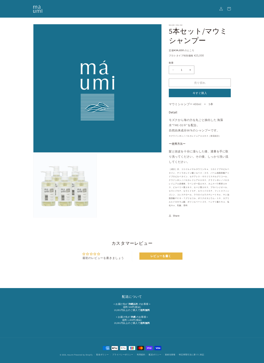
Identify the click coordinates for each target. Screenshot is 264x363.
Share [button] (176, 215)
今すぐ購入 (200, 93)
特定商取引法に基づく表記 (191, 354)
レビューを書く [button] (160, 256)
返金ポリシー (102, 354)
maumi (70, 354)
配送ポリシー (155, 354)
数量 (171, 62)
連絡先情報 (170, 354)
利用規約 (141, 354)
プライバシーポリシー (122, 354)
